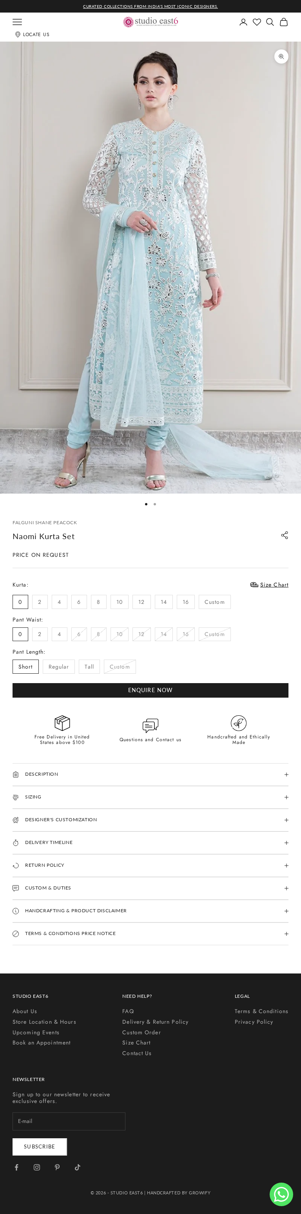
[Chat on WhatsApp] (281, 1194)
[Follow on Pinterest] (57, 1167)
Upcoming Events (36, 1032)
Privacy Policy (254, 1022)
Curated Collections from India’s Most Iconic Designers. (150, 6)
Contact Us (137, 1053)
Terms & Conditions (261, 1011)
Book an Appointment (42, 1042)
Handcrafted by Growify (178, 1192)
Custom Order (141, 1032)
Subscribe (40, 1146)
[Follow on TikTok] (78, 1167)
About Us (25, 1011)
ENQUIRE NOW (150, 690)
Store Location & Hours (44, 1022)
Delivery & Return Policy (155, 1022)
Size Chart (136, 1042)
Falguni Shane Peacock (45, 522)
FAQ (128, 1011)
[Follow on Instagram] (37, 1167)
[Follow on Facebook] (16, 1167)
